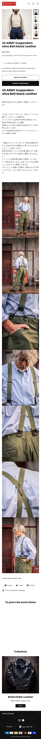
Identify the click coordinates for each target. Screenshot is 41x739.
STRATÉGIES (8, 714)
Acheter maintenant (20, 83)
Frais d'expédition (7, 55)
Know (20, 706)
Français (9, 726)
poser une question (11, 578)
